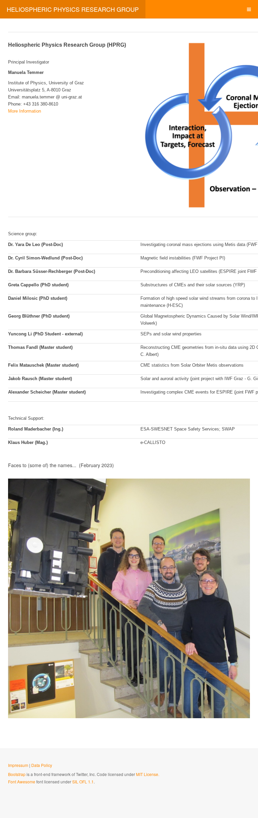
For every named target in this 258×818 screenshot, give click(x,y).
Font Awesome (21, 781)
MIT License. (147, 774)
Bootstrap (17, 774)
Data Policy (41, 765)
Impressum (18, 765)
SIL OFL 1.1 (83, 781)
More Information (24, 111)
